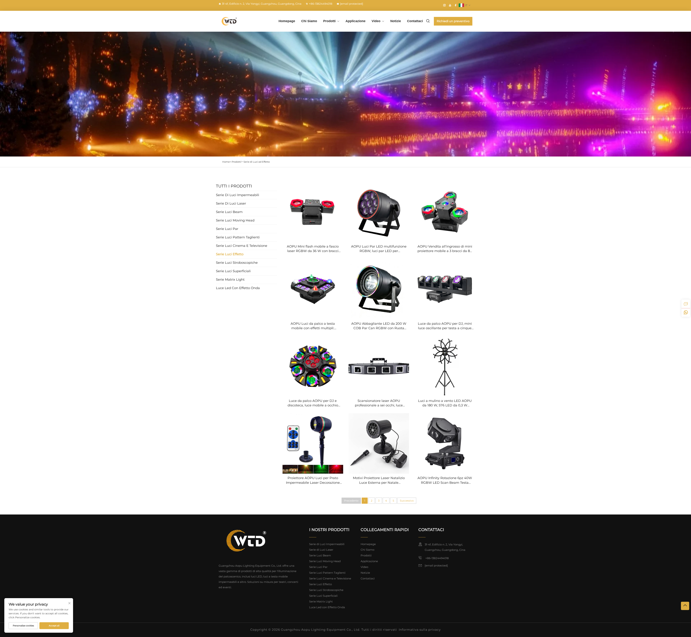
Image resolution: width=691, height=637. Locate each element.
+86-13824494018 (320, 3)
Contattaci (415, 21)
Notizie (395, 21)
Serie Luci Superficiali (323, 595)
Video (376, 21)
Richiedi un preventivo (453, 21)
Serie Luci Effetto (320, 584)
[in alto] (685, 606)
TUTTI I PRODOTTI (234, 186)
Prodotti (329, 21)
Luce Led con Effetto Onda (327, 607)
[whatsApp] (685, 312)
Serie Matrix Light (321, 601)
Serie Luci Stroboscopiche (326, 590)
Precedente (351, 500)
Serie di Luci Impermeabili (326, 544)
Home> (226, 161)
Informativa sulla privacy (420, 629)
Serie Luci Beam (320, 555)
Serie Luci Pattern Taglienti (327, 572)
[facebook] (455, 5)
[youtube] (450, 5)
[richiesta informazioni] (685, 304)
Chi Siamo (309, 21)
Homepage (287, 21)
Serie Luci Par (318, 567)
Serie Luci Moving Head (325, 561)
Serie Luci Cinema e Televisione (330, 578)
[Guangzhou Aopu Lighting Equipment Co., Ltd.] (237, 21)
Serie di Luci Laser (321, 549)
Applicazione (355, 21)
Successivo (407, 500)
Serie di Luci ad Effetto (256, 161)
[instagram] (444, 5)
